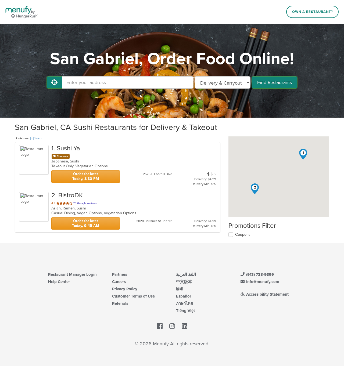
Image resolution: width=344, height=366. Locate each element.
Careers (119, 281)
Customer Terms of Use (133, 296)
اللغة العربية (186, 274)
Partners (119, 274)
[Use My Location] (54, 82)
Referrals (120, 303)
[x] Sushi (36, 138)
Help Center (59, 281)
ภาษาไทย (184, 303)
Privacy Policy (124, 289)
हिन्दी (179, 289)
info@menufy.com (262, 281)
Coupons (242, 234)
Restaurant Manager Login (72, 274)
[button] (303, 154)
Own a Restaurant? (312, 12)
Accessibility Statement (267, 294)
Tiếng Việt (185, 310)
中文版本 (184, 281)
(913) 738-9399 (259, 274)
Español (183, 296)
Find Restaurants (274, 82)
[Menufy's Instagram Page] (172, 326)
